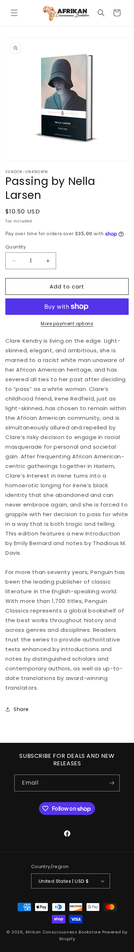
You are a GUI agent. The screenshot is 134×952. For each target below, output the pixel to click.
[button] (14, 13)
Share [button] (21, 709)
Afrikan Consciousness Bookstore (63, 932)
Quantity (15, 246)
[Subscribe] (111, 783)
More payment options (67, 324)
